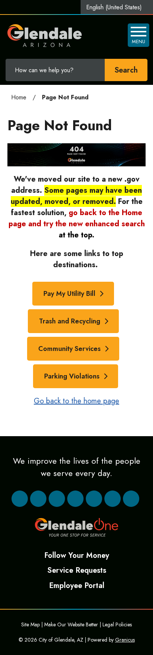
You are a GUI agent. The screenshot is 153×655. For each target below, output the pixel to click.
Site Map (30, 624)
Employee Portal (76, 585)
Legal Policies (117, 624)
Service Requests (76, 570)
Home (18, 97)
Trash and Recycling (69, 321)
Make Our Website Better (71, 624)
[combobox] (117, 7)
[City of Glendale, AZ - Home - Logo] (45, 35)
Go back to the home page (76, 401)
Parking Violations (72, 376)
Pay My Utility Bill (69, 293)
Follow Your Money (76, 555)
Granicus (125, 639)
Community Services (69, 349)
